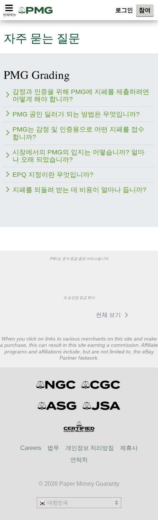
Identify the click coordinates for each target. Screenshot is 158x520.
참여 (145, 10)
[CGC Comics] (101, 384)
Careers (30, 448)
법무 (53, 448)
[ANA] (41, 272)
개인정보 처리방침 (89, 448)
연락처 (79, 460)
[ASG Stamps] (57, 405)
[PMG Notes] (38, 10)
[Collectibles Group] (79, 426)
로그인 (124, 10)
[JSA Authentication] (101, 405)
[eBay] (38, 314)
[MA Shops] (73, 314)
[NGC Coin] (56, 384)
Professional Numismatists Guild (78, 272)
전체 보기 (109, 315)
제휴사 (129, 448)
